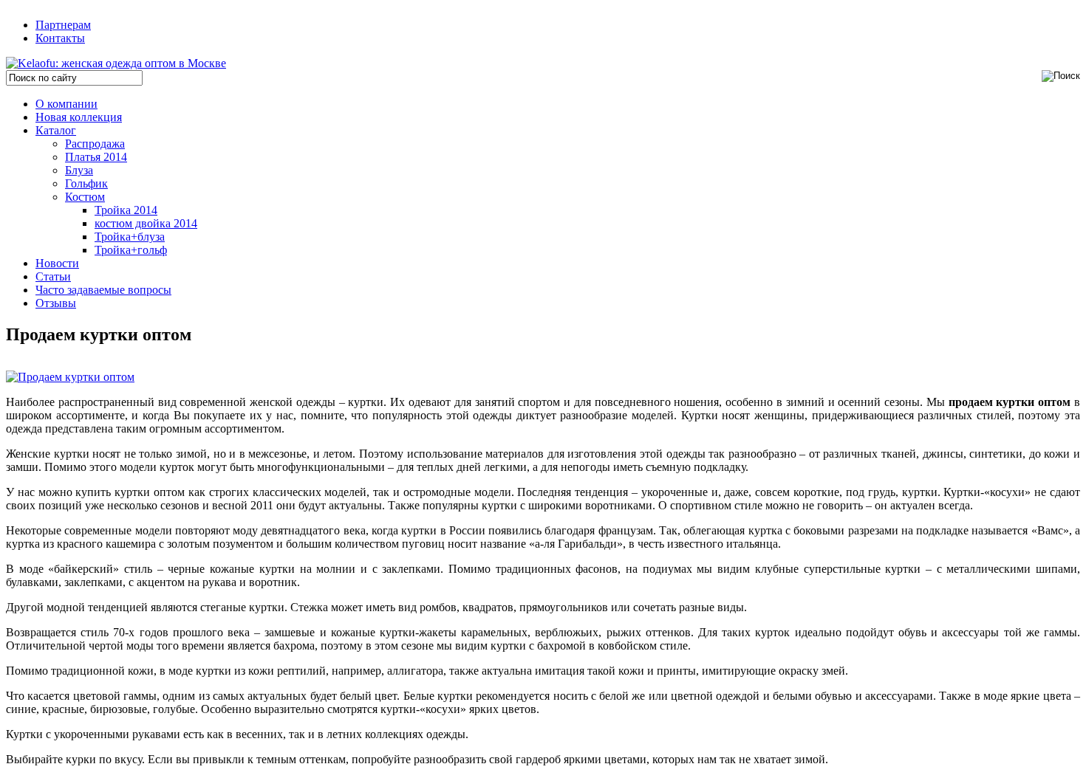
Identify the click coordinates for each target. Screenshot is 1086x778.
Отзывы (55, 303)
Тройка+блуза (130, 236)
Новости (57, 263)
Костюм (85, 196)
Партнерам (63, 24)
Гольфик (86, 183)
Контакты (60, 38)
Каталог (55, 130)
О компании (66, 103)
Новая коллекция (78, 117)
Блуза (79, 170)
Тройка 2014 (126, 210)
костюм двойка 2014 (146, 223)
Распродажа (95, 143)
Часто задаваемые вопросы (103, 289)
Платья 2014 (96, 157)
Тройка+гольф (131, 250)
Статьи (53, 276)
